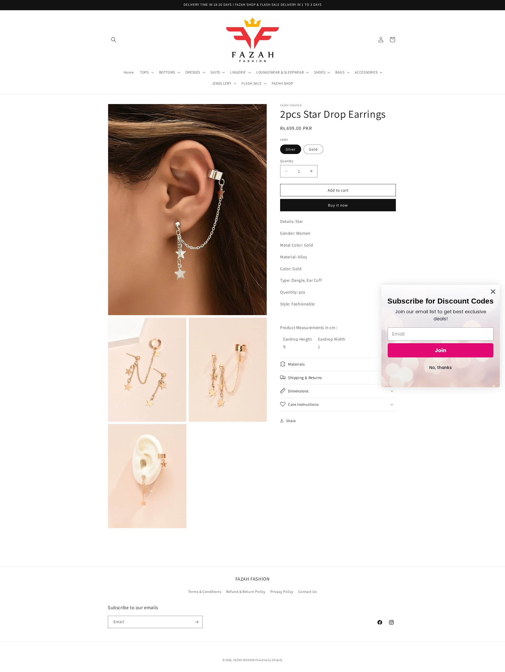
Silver (291, 149)
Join (440, 350)
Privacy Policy (281, 591)
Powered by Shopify (268, 660)
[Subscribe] (196, 622)
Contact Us (307, 591)
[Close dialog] (493, 291)
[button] (113, 39)
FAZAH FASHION (244, 660)
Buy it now (338, 205)
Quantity (286, 160)
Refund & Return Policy (245, 591)
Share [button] (291, 420)
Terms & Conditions (204, 591)
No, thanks (440, 368)
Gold (313, 149)
